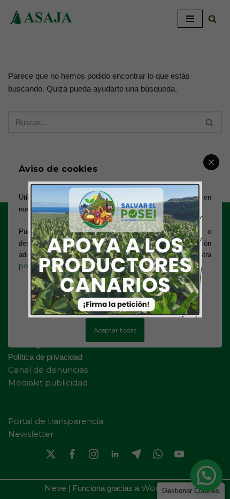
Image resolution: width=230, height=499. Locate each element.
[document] (115, 249)
